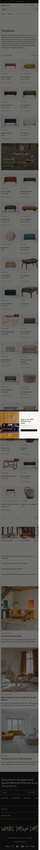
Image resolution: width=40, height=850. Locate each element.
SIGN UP (29, 430)
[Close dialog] (37, 412)
